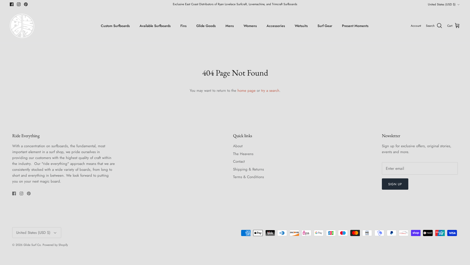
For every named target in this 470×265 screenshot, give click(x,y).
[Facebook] (11, 4)
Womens (250, 25)
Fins (183, 25)
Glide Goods (206, 25)
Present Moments (355, 25)
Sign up (395, 184)
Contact (239, 161)
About (238, 146)
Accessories (276, 25)
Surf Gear (324, 25)
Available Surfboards (155, 25)
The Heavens (243, 154)
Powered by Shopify (55, 245)
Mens (229, 25)
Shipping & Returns (248, 169)
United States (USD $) (442, 4)
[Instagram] (19, 4)
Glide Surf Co (32, 245)
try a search (270, 90)
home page (246, 90)
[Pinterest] (26, 4)
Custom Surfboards (115, 25)
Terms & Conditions (248, 177)
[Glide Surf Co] (22, 26)
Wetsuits (301, 25)
